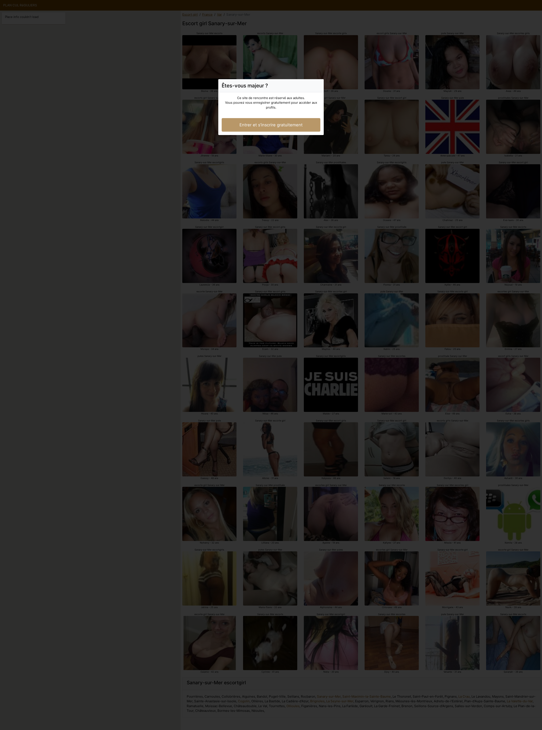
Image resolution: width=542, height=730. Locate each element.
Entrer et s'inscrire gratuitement (271, 124)
